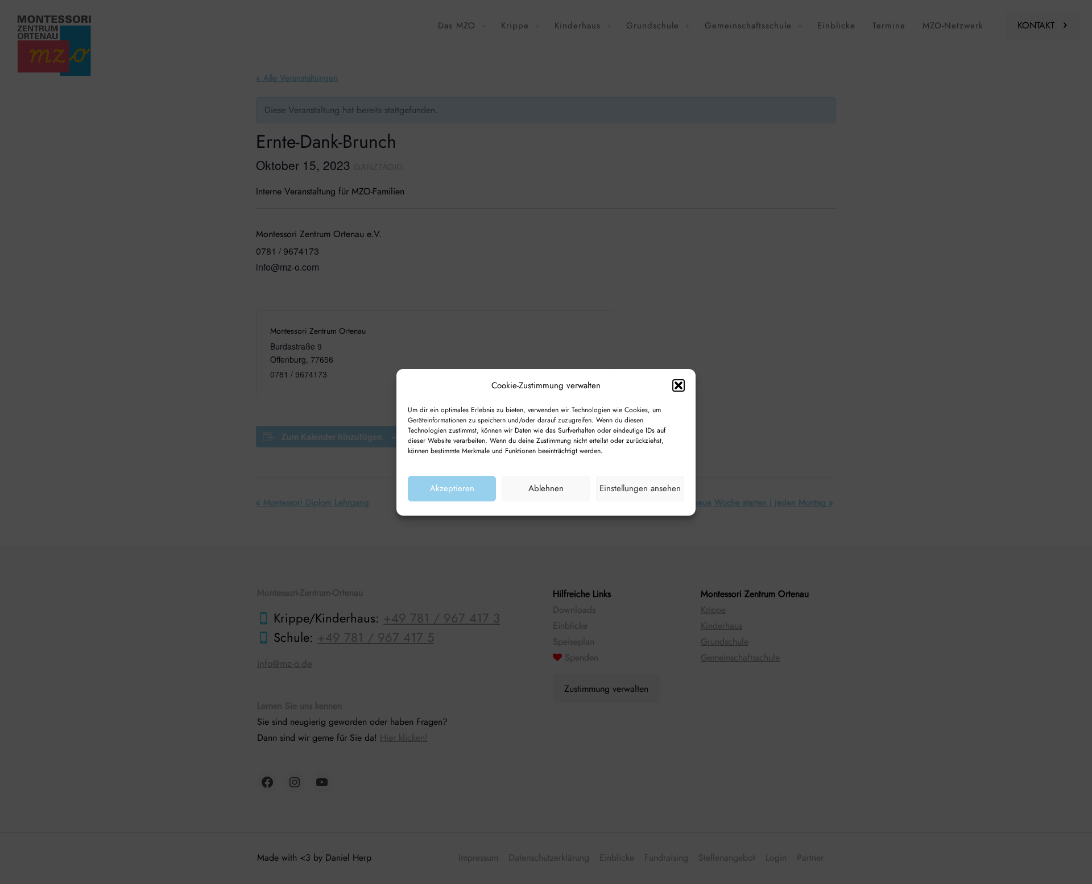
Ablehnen (546, 488)
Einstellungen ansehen (640, 488)
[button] (678, 385)
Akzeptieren (452, 488)
